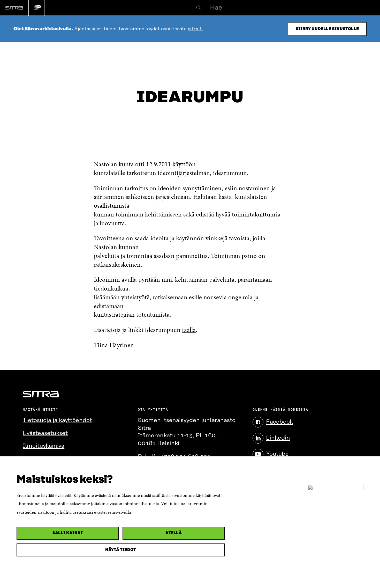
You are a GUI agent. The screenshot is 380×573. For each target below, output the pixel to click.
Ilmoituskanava (43, 446)
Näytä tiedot (120, 550)
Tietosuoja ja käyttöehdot (57, 420)
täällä (189, 329)
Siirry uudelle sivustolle (327, 29)
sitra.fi (195, 29)
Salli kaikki (67, 533)
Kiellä (174, 533)
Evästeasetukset (45, 433)
